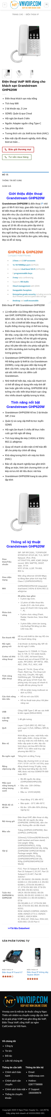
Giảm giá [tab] (6, 186)
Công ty (9, 1046)
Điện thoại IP (32, 14)
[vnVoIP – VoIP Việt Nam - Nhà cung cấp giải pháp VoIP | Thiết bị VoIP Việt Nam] (25, 5)
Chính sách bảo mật (15, 1089)
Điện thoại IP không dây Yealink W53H (37, 973)
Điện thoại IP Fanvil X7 (12, 972)
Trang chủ (17, 14)
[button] (4, 5)
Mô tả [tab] (5, 175)
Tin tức (8, 1051)
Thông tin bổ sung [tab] (12, 180)
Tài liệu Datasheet (19, 928)
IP (42, 203)
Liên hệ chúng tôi (13, 1061)
